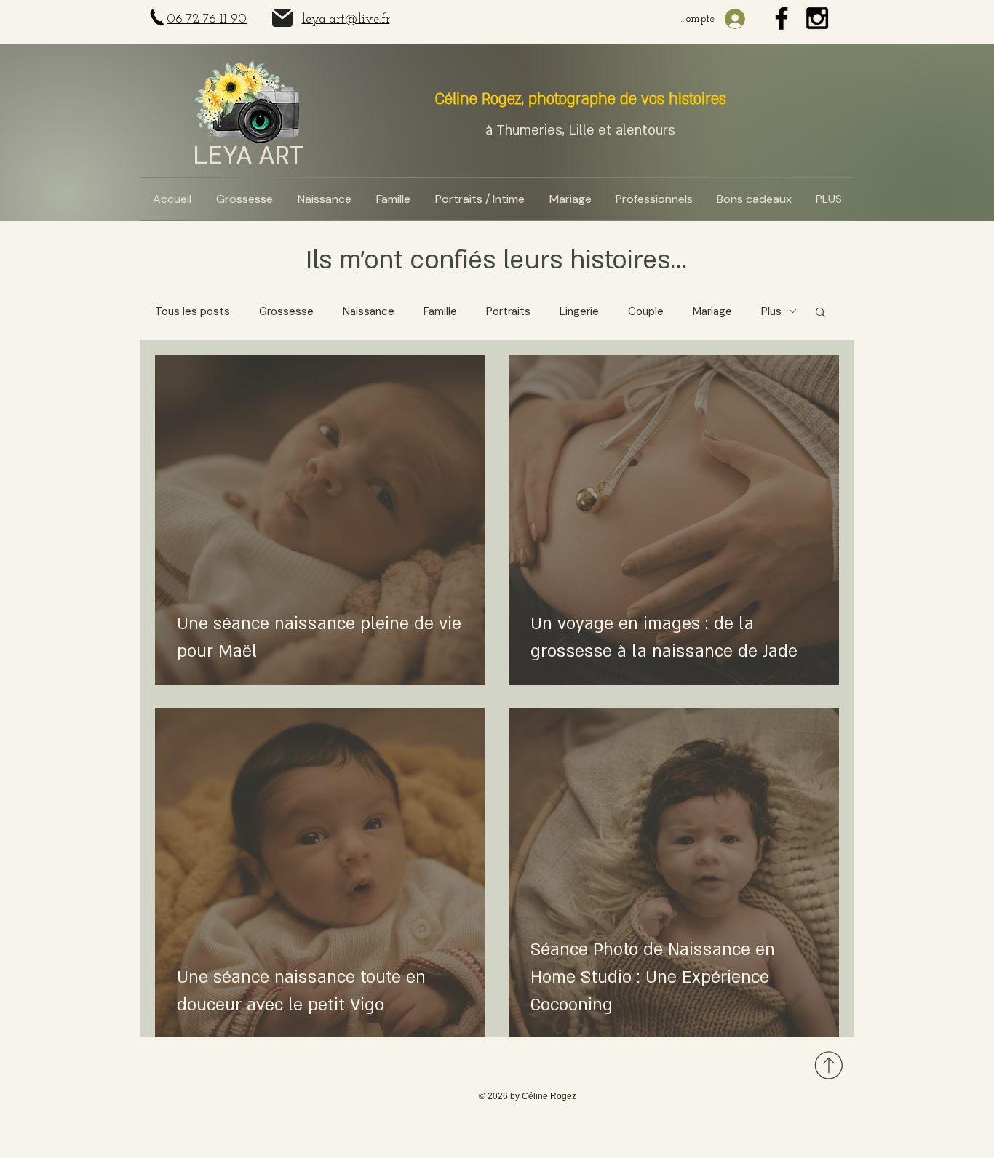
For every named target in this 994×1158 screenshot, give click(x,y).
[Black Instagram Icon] (817, 18)
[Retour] (827, 1065)
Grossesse (286, 311)
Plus (771, 311)
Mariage (712, 311)
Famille (440, 311)
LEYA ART (248, 155)
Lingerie (579, 311)
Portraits (508, 311)
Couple (646, 311)
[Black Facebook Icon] (781, 18)
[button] (820, 313)
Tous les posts (192, 311)
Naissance (368, 311)
